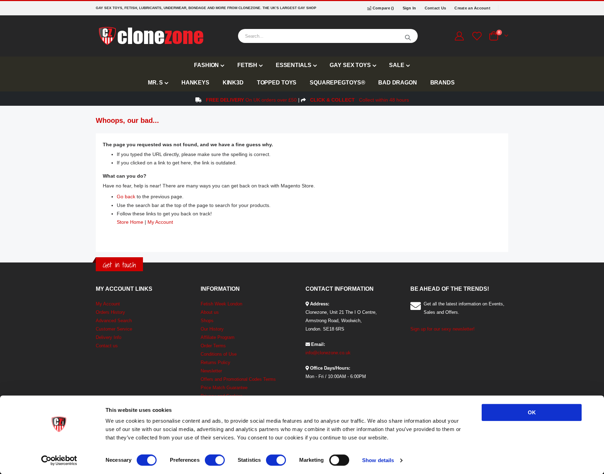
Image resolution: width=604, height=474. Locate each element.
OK (532, 412)
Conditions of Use (219, 354)
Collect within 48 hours (359, 100)
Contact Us (435, 8)
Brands (442, 83)
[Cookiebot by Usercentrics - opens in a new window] (59, 460)
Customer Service (114, 329)
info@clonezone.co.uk (328, 352)
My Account (160, 222)
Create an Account (472, 8)
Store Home (130, 222)
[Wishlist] (476, 36)
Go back (126, 196)
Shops (207, 320)
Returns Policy (215, 362)
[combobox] (328, 36)
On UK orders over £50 (251, 100)
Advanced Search (114, 320)
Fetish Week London (221, 303)
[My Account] (459, 35)
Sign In (409, 8)
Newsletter (211, 370)
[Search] (408, 36)
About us (210, 312)
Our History (212, 329)
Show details (378, 460)
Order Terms (213, 345)
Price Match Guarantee (224, 387)
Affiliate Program (218, 337)
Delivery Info (108, 337)
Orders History (110, 312)
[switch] (215, 460)
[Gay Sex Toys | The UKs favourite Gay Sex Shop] (151, 36)
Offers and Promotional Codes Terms (238, 379)
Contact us (107, 345)
